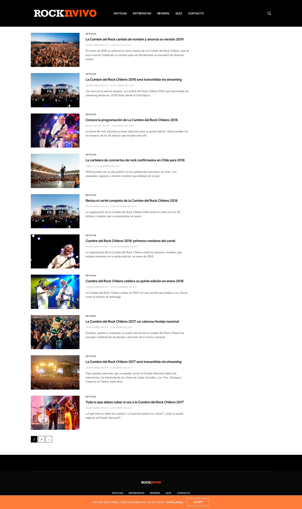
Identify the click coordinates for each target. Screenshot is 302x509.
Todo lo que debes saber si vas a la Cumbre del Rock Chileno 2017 (135, 402)
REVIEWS (163, 13)
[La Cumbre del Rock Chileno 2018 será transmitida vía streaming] (55, 90)
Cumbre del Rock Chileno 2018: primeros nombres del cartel (130, 241)
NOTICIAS (120, 13)
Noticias (91, 34)
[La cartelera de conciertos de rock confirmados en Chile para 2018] (55, 171)
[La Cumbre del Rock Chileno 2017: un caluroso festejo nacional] (55, 332)
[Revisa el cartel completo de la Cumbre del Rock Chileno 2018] (55, 211)
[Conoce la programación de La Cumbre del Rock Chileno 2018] (55, 130)
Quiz (178, 13)
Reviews (91, 316)
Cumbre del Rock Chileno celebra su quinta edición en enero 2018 (134, 281)
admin (89, 166)
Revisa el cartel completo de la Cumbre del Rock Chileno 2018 (132, 200)
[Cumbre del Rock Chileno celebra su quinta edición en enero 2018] (55, 292)
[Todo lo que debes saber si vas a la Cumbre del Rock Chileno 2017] (55, 413)
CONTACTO (196, 13)
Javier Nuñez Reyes (97, 45)
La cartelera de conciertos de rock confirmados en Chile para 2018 (135, 160)
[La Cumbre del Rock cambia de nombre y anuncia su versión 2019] (55, 50)
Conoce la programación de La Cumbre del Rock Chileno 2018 (132, 120)
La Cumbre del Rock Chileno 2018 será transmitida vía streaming (134, 79)
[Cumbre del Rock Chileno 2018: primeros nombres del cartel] (55, 251)
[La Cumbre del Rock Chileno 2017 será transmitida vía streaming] (55, 372)
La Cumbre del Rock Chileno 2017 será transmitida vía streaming (134, 362)
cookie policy (174, 502)
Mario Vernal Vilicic (98, 126)
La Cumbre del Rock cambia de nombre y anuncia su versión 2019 (134, 39)
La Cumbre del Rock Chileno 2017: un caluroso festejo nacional (132, 321)
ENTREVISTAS (142, 13)
